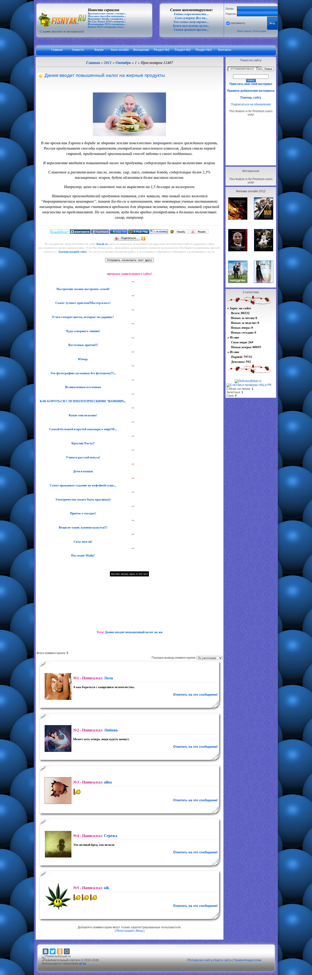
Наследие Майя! (82, 555)
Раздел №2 (183, 50)
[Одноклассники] (143, 238)
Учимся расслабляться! (82, 457)
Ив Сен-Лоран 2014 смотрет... (107, 21)
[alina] (57, 790)
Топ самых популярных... (191, 22)
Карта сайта (223, 960)
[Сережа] (57, 844)
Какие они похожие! (82, 415)
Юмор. (82, 358)
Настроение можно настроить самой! (82, 288)
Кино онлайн (120, 50)
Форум (98, 50)
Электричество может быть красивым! (82, 499)
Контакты (224, 50)
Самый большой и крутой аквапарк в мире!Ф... (82, 429)
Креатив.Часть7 (82, 443)
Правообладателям (247, 960)
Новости (78, 50)
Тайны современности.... (191, 14)
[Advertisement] (250, 140)
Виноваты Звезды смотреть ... (107, 19)
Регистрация (259, 31)
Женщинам (141, 50)
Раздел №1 (162, 50)
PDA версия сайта (199, 960)
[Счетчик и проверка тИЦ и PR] (249, 385)
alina (108, 782)
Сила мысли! (82, 541)
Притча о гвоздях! (82, 513)
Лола (108, 678)
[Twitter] (53, 951)
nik (106, 887)
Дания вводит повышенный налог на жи (133, 631)
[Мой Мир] (67, 951)
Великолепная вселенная (82, 386)
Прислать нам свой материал (250, 84)
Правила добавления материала (250, 90)
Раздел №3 (204, 50)
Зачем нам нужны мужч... (191, 25)
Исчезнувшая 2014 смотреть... (107, 24)
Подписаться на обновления (251, 104)
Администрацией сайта (72, 252)
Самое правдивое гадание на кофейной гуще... (82, 485)
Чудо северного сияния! (82, 330)
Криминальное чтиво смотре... (107, 13)
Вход (139, 930)
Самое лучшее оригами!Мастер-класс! (82, 302)
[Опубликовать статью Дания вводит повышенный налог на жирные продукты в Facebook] (100, 232)
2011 (108, 62)
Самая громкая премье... (191, 29)
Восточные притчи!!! (82, 344)
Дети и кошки (82, 471)
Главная (57, 50)
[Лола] (57, 686)
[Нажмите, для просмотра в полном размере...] (129, 134)
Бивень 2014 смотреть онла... (106, 27)
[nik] (57, 896)
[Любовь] (57, 738)
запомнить (237, 23)
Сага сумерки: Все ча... (191, 18)
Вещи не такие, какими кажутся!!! (82, 527)
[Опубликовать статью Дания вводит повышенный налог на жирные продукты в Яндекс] (199, 232)
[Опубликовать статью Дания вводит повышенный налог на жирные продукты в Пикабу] (178, 232)
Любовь (111, 730)
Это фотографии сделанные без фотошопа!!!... (82, 373)
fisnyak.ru (102, 244)
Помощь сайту (250, 97)
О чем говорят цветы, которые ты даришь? (82, 316)
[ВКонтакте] (46, 951)
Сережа (110, 835)
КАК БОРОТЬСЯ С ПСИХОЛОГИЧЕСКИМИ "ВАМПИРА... (82, 401)
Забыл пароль (244, 31)
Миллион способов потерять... (107, 16)
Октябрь (123, 62)
